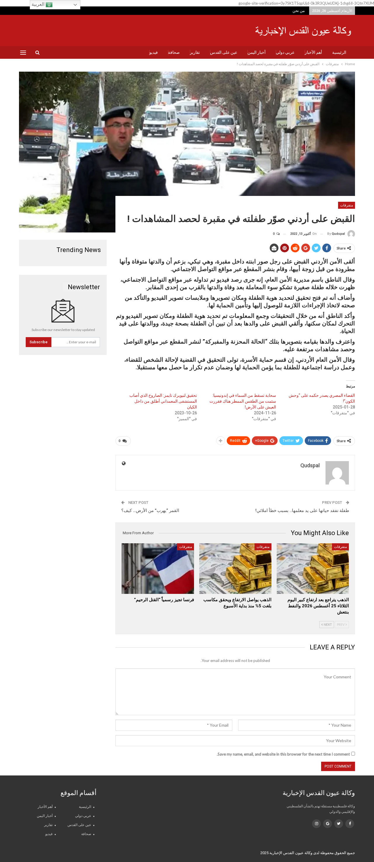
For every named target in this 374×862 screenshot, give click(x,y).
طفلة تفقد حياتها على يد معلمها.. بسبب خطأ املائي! (302, 510)
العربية (39, 4)
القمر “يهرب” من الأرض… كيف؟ (150, 510)
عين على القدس (223, 52)
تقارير (195, 52)
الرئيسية (339, 52)
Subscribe (39, 342)
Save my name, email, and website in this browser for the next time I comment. (283, 754)
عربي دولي (285, 52)
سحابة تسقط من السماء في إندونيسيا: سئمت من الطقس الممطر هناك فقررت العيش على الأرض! (242, 401)
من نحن (298, 10)
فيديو (153, 52)
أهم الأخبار (313, 52)
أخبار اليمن (256, 52)
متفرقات (346, 205)
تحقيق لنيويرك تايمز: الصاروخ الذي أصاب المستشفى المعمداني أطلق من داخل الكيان (163, 401)
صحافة (174, 52)
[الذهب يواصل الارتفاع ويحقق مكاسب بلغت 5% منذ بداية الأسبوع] (235, 568)
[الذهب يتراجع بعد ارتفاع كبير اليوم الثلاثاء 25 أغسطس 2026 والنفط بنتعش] (313, 568)
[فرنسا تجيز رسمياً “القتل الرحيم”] (158, 568)
